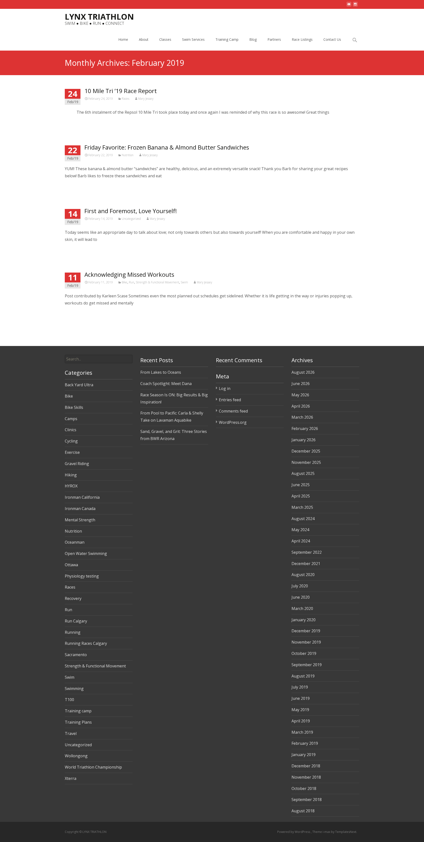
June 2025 (301, 484)
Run (131, 282)
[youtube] (348, 6)
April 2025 (301, 496)
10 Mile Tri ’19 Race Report (120, 91)
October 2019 (304, 653)
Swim (184, 282)
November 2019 (306, 642)
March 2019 (302, 732)
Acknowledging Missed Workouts (129, 274)
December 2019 (306, 631)
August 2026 (303, 372)
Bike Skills (74, 407)
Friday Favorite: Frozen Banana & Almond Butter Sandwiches (166, 147)
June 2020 (301, 597)
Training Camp (226, 39)
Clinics (70, 429)
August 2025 (303, 473)
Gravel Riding (77, 463)
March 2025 (302, 507)
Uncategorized (131, 219)
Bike (124, 282)
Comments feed (233, 411)
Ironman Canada (80, 508)
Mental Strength (80, 520)
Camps (71, 418)
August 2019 (303, 676)
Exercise (72, 452)
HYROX (71, 486)
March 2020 (302, 608)
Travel (71, 733)
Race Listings (302, 39)
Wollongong (76, 756)
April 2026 (301, 406)
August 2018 (303, 811)
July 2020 (300, 586)
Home (123, 39)
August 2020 (303, 574)
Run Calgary (76, 621)
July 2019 (300, 687)
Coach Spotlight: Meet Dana (166, 383)
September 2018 (307, 799)
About (143, 39)
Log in (224, 388)
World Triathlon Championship (93, 767)
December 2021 (306, 563)
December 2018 (306, 766)
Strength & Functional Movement (157, 282)
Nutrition (127, 155)
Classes (165, 39)
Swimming (74, 688)
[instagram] (355, 6)
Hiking (71, 475)
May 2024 (300, 529)
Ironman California (82, 497)
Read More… (77, 122)
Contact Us (332, 39)
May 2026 (300, 395)
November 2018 (306, 777)
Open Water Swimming (86, 553)
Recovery (73, 598)
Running (72, 632)
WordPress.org (233, 422)
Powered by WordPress (294, 832)
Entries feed (230, 399)
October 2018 (304, 788)
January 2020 (304, 619)
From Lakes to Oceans (160, 372)
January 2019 (304, 754)
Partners (274, 39)
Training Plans (78, 722)
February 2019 (305, 743)
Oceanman (74, 542)
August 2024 (303, 518)
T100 (69, 699)
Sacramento (76, 654)
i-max (327, 832)
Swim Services (193, 39)
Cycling (71, 441)
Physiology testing (82, 576)
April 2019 (301, 721)
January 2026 (304, 439)
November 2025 (306, 462)
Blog (253, 39)
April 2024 (301, 541)
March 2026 (302, 417)
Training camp (78, 711)
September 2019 (307, 664)
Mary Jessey (146, 99)
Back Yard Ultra (79, 384)
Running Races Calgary (86, 643)
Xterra (70, 778)
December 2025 (306, 451)
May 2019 (300, 709)
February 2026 (305, 428)
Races (125, 99)
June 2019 (301, 698)
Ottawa (71, 564)
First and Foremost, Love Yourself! (130, 211)
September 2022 (307, 552)
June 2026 (301, 383)
